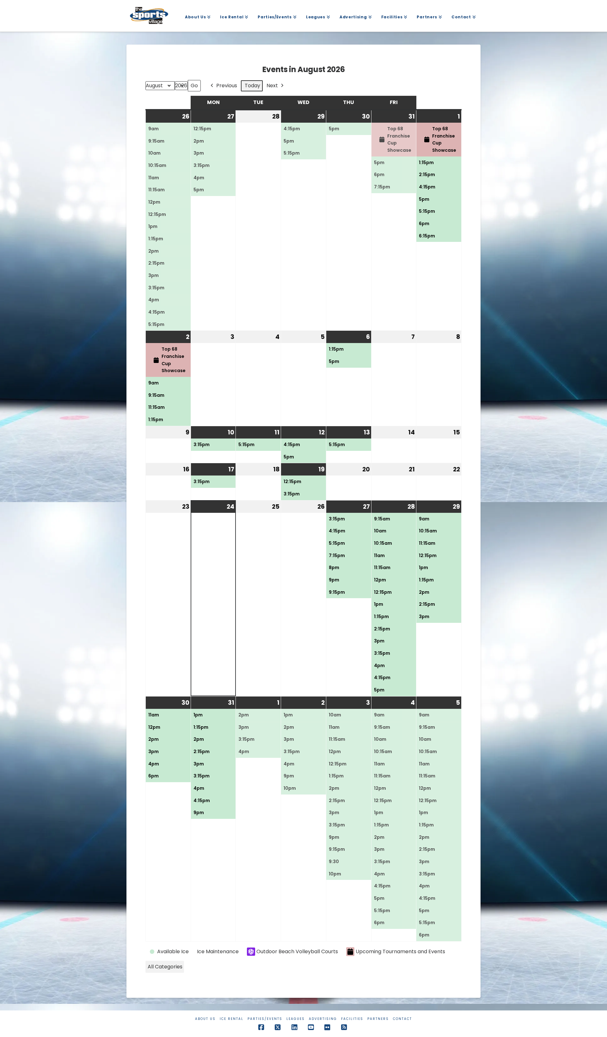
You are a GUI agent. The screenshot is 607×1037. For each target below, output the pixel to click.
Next (272, 85)
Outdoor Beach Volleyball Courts (297, 951)
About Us (205, 1019)
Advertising (323, 1019)
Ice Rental (231, 1019)
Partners (378, 1019)
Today (252, 85)
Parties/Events (265, 1019)
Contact (402, 1019)
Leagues (295, 1019)
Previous (226, 85)
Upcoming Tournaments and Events (400, 951)
